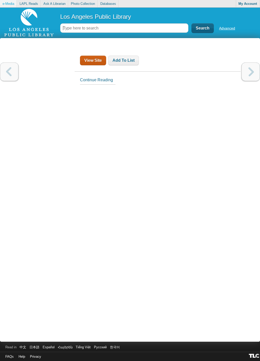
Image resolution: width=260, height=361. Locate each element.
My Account (247, 4)
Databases (108, 4)
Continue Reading (96, 80)
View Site (93, 60)
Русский (100, 347)
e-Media (8, 4)
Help (22, 356)
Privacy (35, 356)
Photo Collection (83, 4)
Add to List (123, 60)
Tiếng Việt (83, 347)
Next (250, 71)
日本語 (34, 347)
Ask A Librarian (54, 4)
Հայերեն (65, 347)
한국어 (115, 347)
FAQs (9, 356)
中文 (23, 347)
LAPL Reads (29, 4)
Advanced (227, 28)
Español (49, 347)
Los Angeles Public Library (95, 16)
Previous (9, 71)
